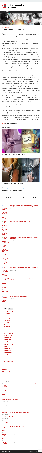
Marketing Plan (7, 346)
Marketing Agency (7, 337)
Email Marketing (7, 326)
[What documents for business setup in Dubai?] (5, 290)
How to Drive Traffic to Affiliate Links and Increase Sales (13, 154)
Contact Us (4, 369)
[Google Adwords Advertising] (5, 440)
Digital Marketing (7, 322)
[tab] (5, 309)
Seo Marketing (7, 359)
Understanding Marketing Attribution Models (18, 296)
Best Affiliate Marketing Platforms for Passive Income (13, 183)
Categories (5, 308)
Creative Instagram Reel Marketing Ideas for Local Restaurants (21, 249)
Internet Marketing (7, 331)
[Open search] (39, 12)
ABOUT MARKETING (8, 311)
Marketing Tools (7, 354)
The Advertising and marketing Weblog (17, 426)
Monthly (10, 308)
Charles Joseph (12, 31)
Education (6, 324)
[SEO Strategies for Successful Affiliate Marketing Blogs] (13, 188)
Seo (4, 357)
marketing (15, 123)
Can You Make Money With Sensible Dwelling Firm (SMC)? (21, 432)
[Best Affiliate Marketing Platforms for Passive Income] (21, 170)
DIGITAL (5, 316)
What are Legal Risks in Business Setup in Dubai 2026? (20, 221)
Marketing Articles (7, 339)
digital (6, 123)
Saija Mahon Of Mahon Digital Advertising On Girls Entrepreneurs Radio (15, 412)
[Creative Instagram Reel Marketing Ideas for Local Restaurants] (5, 249)
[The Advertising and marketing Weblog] (5, 426)
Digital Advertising (7, 318)
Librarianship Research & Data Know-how (10, 399)
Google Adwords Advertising (15, 440)
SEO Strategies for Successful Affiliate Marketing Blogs (13, 190)
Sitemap (4, 373)
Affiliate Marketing (5, 27)
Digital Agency (7, 320)
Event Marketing (7, 329)
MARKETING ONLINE (8, 344)
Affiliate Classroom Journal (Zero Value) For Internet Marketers (14, 416)
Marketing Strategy (8, 352)
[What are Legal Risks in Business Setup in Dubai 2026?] (5, 221)
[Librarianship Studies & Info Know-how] (5, 421)
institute (10, 123)
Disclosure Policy (6, 371)
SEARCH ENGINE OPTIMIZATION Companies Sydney (13, 403)
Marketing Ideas (7, 341)
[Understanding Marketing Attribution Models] (5, 296)
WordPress (34, 451)
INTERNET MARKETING (9, 333)
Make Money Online (8, 335)
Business (6, 315)
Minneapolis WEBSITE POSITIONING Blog (10, 408)
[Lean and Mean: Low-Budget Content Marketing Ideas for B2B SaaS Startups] (5, 228)
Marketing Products (8, 348)
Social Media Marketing (8, 361)
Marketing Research (8, 350)
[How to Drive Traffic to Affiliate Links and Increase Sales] (21, 141)
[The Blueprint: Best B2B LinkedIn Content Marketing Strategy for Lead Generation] (5, 278)
